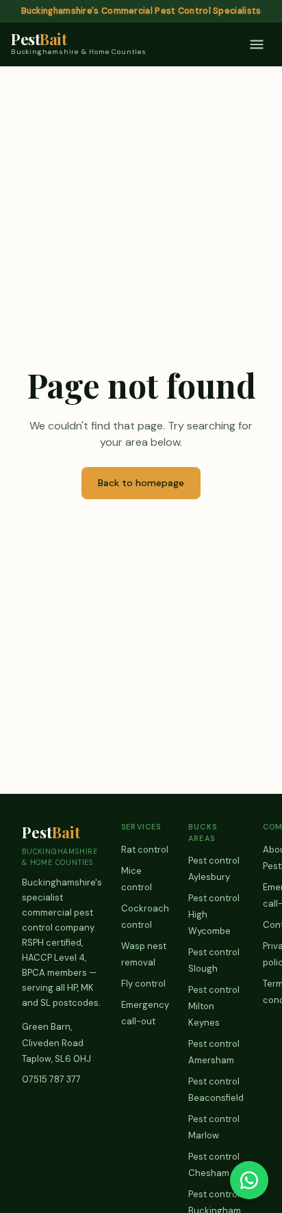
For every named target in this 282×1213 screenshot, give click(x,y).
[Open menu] (256, 44)
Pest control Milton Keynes (214, 1006)
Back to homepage (141, 483)
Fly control (143, 983)
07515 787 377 (51, 1079)
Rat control (144, 849)
